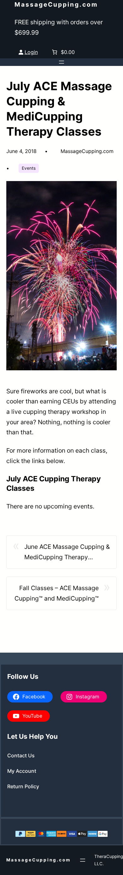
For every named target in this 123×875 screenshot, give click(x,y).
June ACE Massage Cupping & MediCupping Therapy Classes (67, 552)
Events (29, 168)
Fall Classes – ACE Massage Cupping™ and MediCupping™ (57, 593)
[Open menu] (61, 62)
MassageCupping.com (56, 4)
